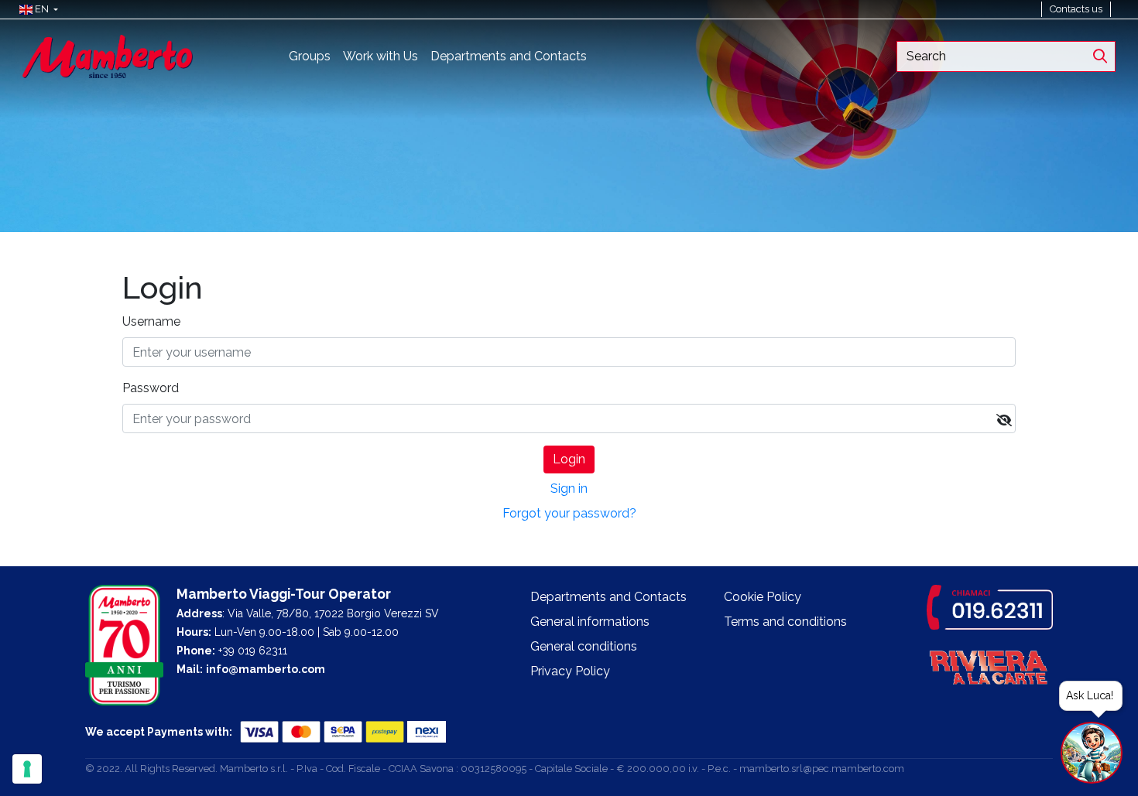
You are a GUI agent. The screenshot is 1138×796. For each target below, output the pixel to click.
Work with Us (380, 56)
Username (151, 321)
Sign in (569, 488)
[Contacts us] (1118, 9)
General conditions (583, 646)
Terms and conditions (785, 621)
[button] (35, 9)
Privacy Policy (570, 671)
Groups (310, 56)
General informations (590, 621)
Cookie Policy (762, 596)
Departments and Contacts (508, 56)
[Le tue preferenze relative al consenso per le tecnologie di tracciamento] (27, 769)
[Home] (107, 55)
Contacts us (1076, 9)
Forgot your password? (569, 513)
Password (150, 388)
